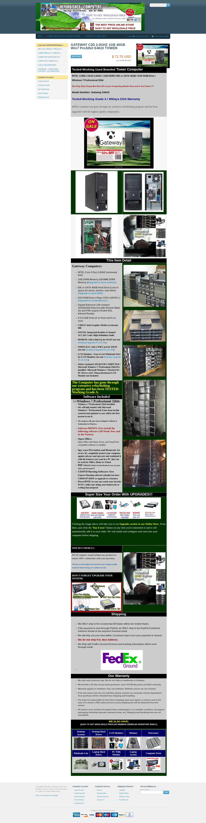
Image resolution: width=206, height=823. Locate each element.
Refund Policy (124, 793)
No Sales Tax (123, 800)
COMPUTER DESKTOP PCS (49, 57)
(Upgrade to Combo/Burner (92, 300)
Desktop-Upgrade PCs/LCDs (92, 342)
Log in (130, 36)
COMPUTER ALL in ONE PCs (49, 53)
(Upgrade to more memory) (102, 282)
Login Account (43, 81)
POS (37, 795)
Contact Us (101, 800)
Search (99, 790)
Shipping (122, 790)
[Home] (90, 29)
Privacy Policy (102, 793)
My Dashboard (43, 89)
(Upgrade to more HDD (90, 293)
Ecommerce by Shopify (50, 795)
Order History (43, 93)
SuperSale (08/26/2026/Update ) (50, 45)
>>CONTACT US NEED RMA (95, 36)
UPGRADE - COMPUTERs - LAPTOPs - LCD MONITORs (48, 70)
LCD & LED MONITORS (47, 65)
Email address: (145, 789)
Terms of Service (102, 796)
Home (40, 36)
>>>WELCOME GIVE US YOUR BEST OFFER (63, 36)
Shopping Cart (43, 97)
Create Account (44, 85)
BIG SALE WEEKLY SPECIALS (50, 49)
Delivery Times (124, 796)
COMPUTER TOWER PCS (48, 61)
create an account (141, 36)
